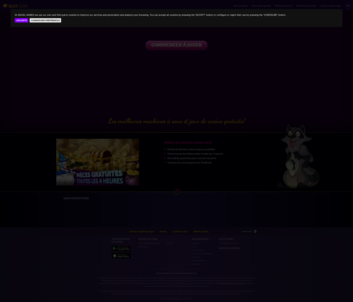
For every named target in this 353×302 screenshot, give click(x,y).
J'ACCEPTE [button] (21, 20)
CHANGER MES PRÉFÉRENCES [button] (45, 20)
